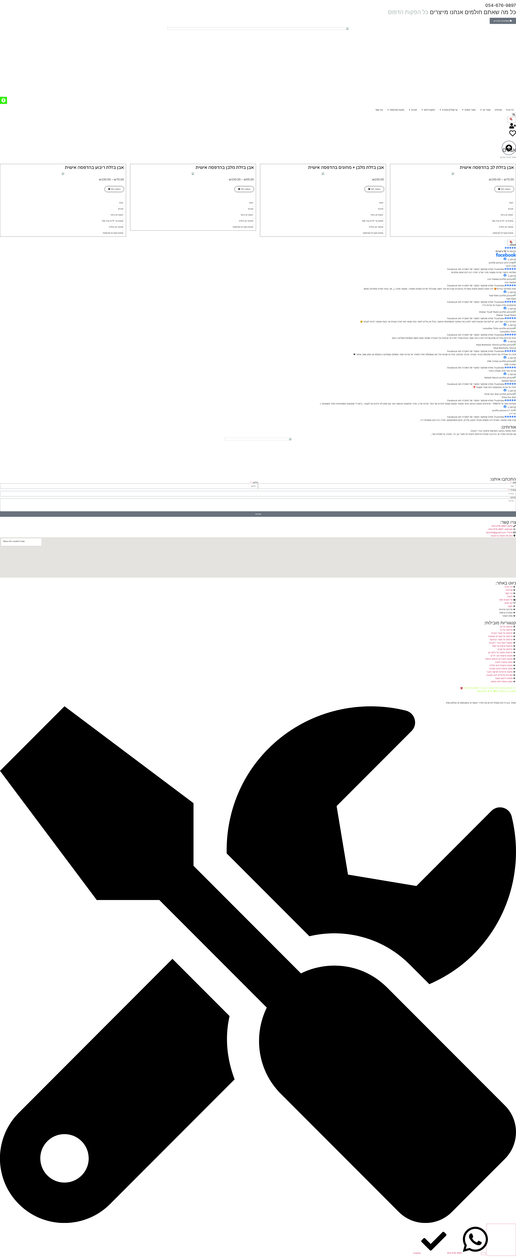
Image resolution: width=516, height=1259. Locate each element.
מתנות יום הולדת (506, 227)
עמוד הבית (511, 157)
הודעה (513, 497)
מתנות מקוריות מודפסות (503, 233)
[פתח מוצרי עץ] (481, 109)
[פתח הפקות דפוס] (422, 109)
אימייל (513, 490)
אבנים (510, 208)
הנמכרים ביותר (506, 215)
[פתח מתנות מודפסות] (388, 109)
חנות (511, 202)
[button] (514, 114)
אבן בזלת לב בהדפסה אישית (487, 167)
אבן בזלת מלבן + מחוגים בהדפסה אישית (346, 167)
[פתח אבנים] (409, 109)
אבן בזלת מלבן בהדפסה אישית (225, 167)
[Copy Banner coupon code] (501, 1240)
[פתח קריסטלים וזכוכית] (440, 109)
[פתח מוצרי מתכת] (463, 109)
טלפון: (255, 482)
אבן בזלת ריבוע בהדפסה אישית (94, 167)
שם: (514, 482)
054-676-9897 (500, 5)
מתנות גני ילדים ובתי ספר (502, 221)
